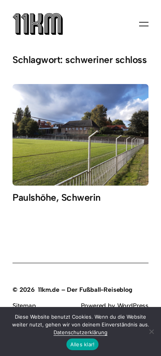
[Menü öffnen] (143, 24)
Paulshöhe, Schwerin (57, 197)
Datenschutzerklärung (80, 332)
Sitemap (24, 305)
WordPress (132, 305)
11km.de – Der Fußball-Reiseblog (85, 289)
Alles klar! (82, 344)
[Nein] (151, 331)
